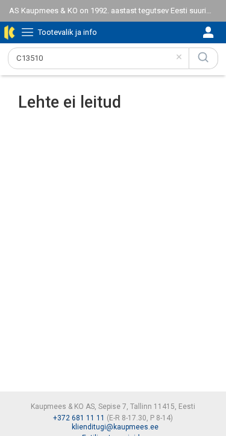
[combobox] (98, 58)
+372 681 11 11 (79, 418)
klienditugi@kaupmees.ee (115, 427)
